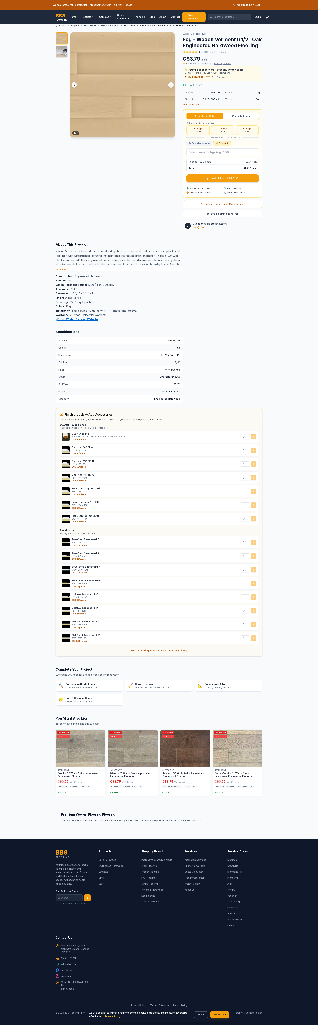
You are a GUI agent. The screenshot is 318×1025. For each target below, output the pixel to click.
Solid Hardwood (107, 859)
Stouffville (232, 865)
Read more (62, 269)
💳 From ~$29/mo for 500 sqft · (207, 63)
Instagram (66, 976)
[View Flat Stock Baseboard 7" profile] (66, 638)
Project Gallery (193, 883)
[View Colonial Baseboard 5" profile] (66, 597)
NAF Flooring (148, 877)
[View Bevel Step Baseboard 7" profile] (66, 570)
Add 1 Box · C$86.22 (225, 178)
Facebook (66, 970)
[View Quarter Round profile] (66, 437)
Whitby (231, 889)
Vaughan (232, 895)
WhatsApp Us (68, 964)
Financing (139, 16)
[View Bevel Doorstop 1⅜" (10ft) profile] (66, 491)
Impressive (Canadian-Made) (157, 859)
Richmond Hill (234, 871)
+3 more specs (193, 104)
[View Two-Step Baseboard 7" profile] (66, 542)
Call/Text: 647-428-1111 (251, 4)
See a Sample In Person (225, 213)
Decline (201, 1014)
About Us (189, 889)
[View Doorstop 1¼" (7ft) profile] (66, 450)
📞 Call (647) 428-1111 (197, 77)
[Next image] (171, 85)
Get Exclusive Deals (67, 891)
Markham (232, 859)
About (162, 16)
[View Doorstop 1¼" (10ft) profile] (66, 464)
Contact (175, 16)
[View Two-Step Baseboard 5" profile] (66, 556)
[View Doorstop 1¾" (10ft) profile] (66, 478)
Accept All (219, 1014)
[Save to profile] (200, 85)
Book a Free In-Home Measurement (224, 204)
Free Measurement (195, 877)
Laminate (103, 871)
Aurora (231, 913)
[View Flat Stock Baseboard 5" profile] (66, 624)
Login (257, 16)
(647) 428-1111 (201, 227)
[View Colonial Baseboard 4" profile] (66, 611)
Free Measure (193, 17)
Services (104, 16)
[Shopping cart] (267, 17)
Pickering (232, 877)
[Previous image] (74, 85)
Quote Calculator (123, 17)
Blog (152, 16)
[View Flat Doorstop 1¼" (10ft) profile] (66, 519)
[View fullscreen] (170, 132)
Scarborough (234, 919)
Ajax (229, 883)
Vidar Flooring (149, 865)
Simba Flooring (149, 883)
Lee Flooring (148, 895)
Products (86, 16)
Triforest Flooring (150, 901)
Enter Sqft (224, 143)
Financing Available (195, 865)
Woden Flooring (110, 25)
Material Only (206, 116)
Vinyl (101, 877)
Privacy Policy (112, 1016)
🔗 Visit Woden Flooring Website (77, 319)
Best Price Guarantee (222, 77)
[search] (229, 17)
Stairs (102, 883)
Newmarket (233, 907)
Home (73, 16)
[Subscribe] (87, 897)
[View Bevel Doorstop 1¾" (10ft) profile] (66, 505)
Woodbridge (234, 901)
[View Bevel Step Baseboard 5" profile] (66, 583)
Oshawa (231, 925)
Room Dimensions (201, 143)
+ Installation (242, 116)
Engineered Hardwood (83, 25)
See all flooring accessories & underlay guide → (159, 650)
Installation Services (195, 859)
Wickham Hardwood (152, 889)
